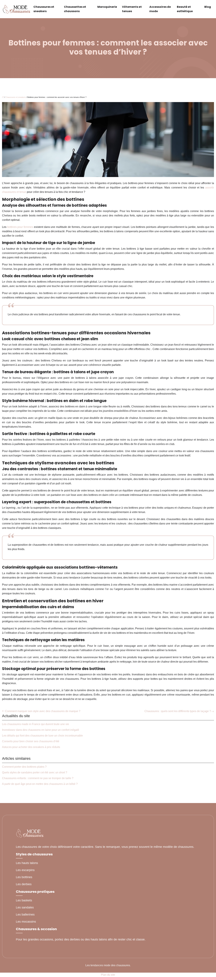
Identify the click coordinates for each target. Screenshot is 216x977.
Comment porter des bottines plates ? (24, 766)
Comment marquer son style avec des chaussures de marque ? (42, 711)
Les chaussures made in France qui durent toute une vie (35, 724)
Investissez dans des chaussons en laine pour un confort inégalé (40, 729)
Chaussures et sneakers (43, 9)
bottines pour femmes (20, 227)
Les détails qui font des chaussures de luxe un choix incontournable (42, 735)
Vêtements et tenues (132, 9)
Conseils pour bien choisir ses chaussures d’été (30, 741)
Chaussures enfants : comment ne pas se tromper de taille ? (37, 778)
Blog (207, 7)
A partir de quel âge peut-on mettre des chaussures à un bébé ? (40, 783)
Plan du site (108, 974)
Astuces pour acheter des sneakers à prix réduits (31, 747)
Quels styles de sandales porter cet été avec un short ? (34, 772)
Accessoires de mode (160, 9)
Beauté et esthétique (185, 9)
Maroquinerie (107, 7)
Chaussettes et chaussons (75, 9)
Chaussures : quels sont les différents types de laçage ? (177, 711)
